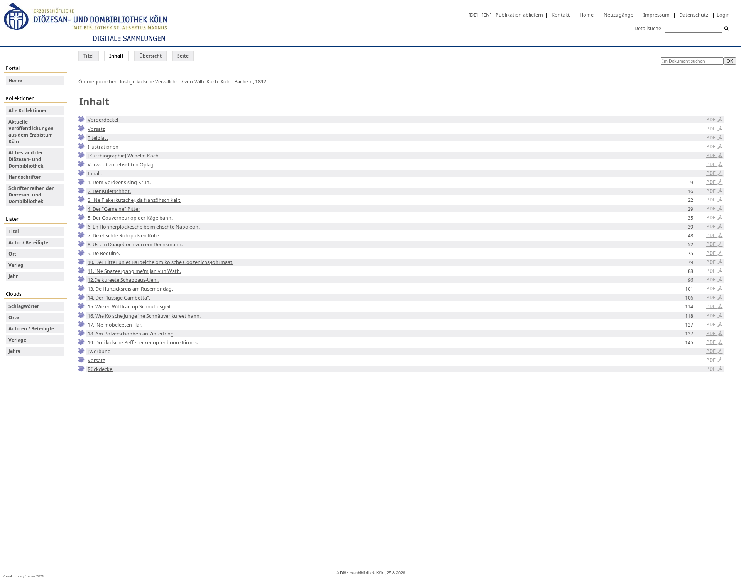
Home (587, 14)
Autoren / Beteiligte (31, 328)
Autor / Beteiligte (28, 242)
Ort (12, 254)
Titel (88, 55)
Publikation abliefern (519, 14)
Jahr (13, 276)
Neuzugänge (618, 14)
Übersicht (150, 55)
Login (723, 14)
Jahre (14, 351)
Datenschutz (693, 14)
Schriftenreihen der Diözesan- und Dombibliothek (31, 195)
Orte (13, 317)
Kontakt (561, 14)
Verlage (17, 340)
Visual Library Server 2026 (23, 576)
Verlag (16, 265)
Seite (183, 55)
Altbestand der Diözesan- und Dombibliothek (25, 159)
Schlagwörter (23, 306)
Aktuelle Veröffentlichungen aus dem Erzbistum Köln (31, 132)
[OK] (726, 28)
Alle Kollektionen (28, 110)
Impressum (656, 14)
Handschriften (25, 177)
